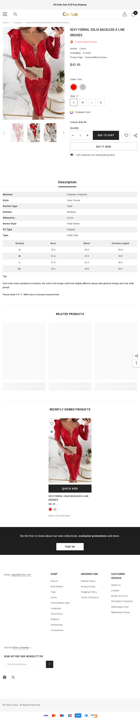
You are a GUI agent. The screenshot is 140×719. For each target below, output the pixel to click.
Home (6, 22)
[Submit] (49, 664)
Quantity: (74, 128)
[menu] (5, 14)
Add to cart (106, 135)
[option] (34, 73)
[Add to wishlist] (126, 135)
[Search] (15, 14)
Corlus (82, 48)
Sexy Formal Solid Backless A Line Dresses (68, 498)
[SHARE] (134, 135)
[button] (4, 132)
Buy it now (103, 147)
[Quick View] (51, 431)
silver (55, 509)
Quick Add (70, 488)
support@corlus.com (21, 574)
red (50, 509)
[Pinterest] (4, 677)
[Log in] (125, 14)
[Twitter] (13, 677)
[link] (24, 384)
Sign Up (70, 546)
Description (67, 182)
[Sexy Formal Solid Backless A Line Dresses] (70, 450)
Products (17, 22)
